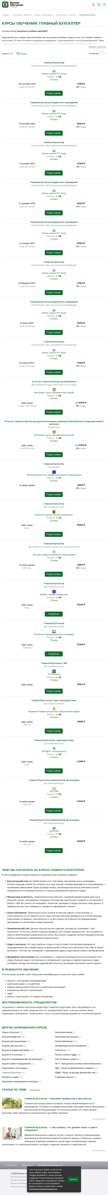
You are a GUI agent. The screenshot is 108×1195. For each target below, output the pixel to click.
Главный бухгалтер (54, 63)
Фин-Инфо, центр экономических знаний (54, 392)
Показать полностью (97, 47)
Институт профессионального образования (54, 555)
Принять (73, 1179)
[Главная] (12, 4)
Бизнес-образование (44, 15)
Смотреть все (35, 1090)
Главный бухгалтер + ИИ (54, 663)
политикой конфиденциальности (43, 1189)
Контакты (27, 1165)
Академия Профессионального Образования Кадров (54, 711)
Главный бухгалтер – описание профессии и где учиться (58, 1098)
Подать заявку (54, 93)
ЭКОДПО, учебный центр (54, 751)
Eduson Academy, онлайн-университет (54, 515)
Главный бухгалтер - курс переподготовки (54, 700)
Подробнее (53, 614)
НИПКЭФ (54, 831)
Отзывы (54, 79)
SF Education (54, 674)
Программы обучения (22, 15)
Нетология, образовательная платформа (54, 634)
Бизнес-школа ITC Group (54, 74)
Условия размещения (50, 1165)
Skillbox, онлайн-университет (54, 594)
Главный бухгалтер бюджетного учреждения (54, 102)
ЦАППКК (54, 791)
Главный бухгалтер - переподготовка (54, 740)
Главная (5, 15)
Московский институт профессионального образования (54, 475)
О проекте (11, 1165)
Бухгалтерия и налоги (66, 15)
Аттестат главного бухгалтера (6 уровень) (54, 381)
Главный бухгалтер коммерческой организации (54, 780)
